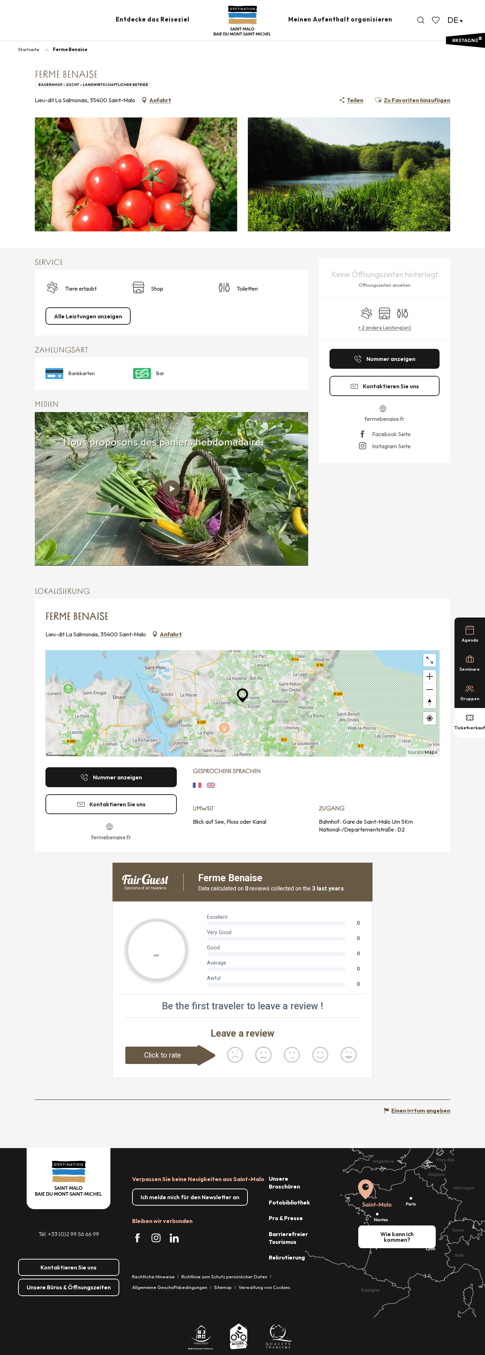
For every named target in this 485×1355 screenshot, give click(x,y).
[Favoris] (436, 20)
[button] (421, 20)
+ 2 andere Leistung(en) (384, 327)
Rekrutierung (287, 1257)
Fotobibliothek (289, 1202)
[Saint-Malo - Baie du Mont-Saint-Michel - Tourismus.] (242, 21)
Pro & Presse (286, 1218)
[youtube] (171, 488)
